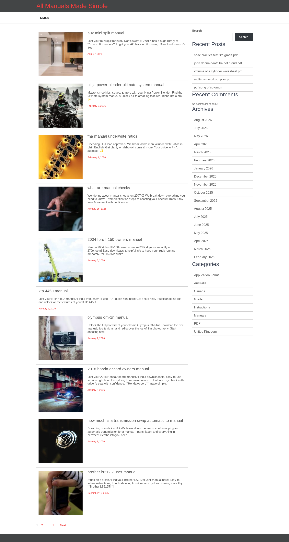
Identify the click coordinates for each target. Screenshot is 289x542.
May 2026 (201, 136)
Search (197, 30)
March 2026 (202, 152)
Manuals (200, 315)
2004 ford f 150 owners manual (114, 239)
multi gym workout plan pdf (212, 79)
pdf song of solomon (208, 87)
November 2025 (205, 184)
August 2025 (203, 208)
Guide (198, 299)
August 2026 (203, 120)
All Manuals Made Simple (72, 5)
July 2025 (201, 216)
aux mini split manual (105, 33)
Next (63, 525)
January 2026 (203, 168)
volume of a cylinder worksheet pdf (218, 71)
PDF (197, 323)
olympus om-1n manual (107, 317)
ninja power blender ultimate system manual (125, 85)
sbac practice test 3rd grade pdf (215, 55)
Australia (200, 283)
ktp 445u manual (53, 291)
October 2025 (203, 192)
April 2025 (201, 241)
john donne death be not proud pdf (218, 63)
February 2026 (204, 160)
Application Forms (206, 275)
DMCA (44, 18)
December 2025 (205, 176)
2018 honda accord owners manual (118, 369)
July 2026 (201, 128)
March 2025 (202, 249)
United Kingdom (205, 331)
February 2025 (204, 257)
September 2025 (205, 200)
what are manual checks (108, 188)
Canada (199, 291)
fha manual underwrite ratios (112, 136)
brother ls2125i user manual (111, 472)
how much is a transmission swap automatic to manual (135, 420)
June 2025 (201, 224)
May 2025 (201, 233)
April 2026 (201, 144)
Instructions (202, 307)
